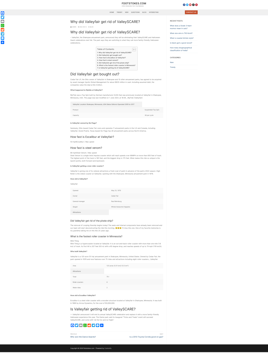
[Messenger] (2, 38)
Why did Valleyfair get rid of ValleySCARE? (115, 53)
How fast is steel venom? (108, 60)
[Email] (2, 21)
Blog (91, 27)
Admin (74, 27)
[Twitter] (187, 5)
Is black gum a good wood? (181, 43)
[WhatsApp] (2, 25)
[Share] (2, 42)
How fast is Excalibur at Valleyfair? (112, 58)
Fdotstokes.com (134, 3)
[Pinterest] (196, 5)
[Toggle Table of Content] (133, 49)
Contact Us (191, 12)
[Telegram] (2, 34)
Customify (107, 348)
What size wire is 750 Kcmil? (181, 33)
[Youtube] (190, 5)
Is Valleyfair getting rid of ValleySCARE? (114, 68)
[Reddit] (2, 30)
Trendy (172, 67)
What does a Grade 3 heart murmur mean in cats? (181, 27)
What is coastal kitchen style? (182, 38)
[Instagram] (193, 5)
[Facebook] (184, 5)
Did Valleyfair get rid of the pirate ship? (114, 63)
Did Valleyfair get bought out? (110, 55)
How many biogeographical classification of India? (181, 49)
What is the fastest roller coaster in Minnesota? (117, 65)
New (172, 62)
